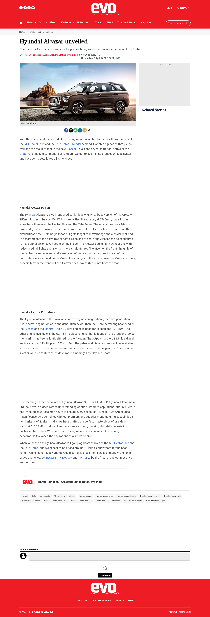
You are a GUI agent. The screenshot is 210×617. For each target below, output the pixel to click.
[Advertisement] (78, 183)
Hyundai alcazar (85, 496)
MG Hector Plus (34, 144)
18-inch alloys (59, 496)
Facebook (66, 457)
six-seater (116, 501)
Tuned (98, 22)
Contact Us (82, 600)
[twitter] (25, 8)
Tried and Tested (126, 22)
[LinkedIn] (80, 130)
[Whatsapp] (75, 130)
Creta (23, 153)
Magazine (146, 22)
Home (22, 32)
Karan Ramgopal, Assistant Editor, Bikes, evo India (51, 54)
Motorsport (83, 22)
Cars (41, 22)
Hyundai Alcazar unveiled (81, 501)
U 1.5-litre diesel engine (155, 501)
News (30, 22)
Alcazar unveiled (101, 501)
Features (66, 22)
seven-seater (45, 496)
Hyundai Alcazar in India (30, 501)
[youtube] (29, 8)
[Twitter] (71, 130)
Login (169, 8)
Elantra (49, 329)
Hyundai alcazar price (104, 496)
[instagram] (33, 8)
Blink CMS (185, 612)
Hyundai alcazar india (172, 496)
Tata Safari (62, 144)
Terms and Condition (101, 600)
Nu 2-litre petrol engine (133, 501)
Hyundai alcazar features (149, 496)
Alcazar (71, 149)
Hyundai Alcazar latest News (55, 501)
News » (32, 32)
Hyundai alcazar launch (126, 496)
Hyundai (76, 144)
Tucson (29, 329)
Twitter (82, 457)
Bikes (52, 22)
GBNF (110, 22)
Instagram (51, 457)
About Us (119, 600)
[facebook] (21, 8)
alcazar (72, 496)
